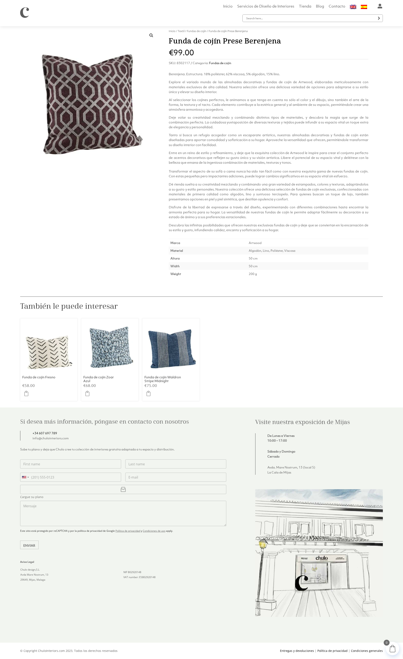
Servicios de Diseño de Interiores (265, 7)
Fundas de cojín (196, 31)
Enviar (29, 545)
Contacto (337, 7)
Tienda (305, 7)
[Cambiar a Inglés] (353, 8)
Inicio (228, 7)
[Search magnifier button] (379, 18)
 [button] (27, 393)
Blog (320, 7)
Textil (181, 31)
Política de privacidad (127, 530)
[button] (151, 35)
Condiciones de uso (154, 530)
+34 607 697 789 (45, 433)
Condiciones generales (367, 651)
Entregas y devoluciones (297, 651)
